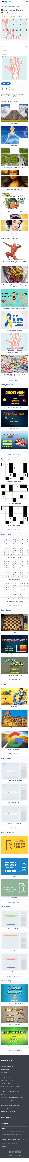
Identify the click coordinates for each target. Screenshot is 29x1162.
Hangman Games (7, 832)
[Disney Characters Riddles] (14, 771)
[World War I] (14, 888)
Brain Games (4, 6)
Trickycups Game (5, 1069)
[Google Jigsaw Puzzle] (14, 739)
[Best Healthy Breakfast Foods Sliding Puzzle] (14, 283)
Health (17, 6)
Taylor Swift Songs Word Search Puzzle (10, 1105)
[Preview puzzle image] (14, 68)
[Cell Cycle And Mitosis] (14, 792)
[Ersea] (14, 940)
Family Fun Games (8, 385)
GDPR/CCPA (5, 1146)
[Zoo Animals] (14, 845)
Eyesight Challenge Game (7, 1114)
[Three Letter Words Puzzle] (14, 599)
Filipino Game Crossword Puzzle (8, 1089)
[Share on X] (6, 88)
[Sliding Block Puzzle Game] (14, 644)
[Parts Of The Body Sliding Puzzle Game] (14, 306)
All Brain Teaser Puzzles (14, 976)
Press (14, 1139)
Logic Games (6, 610)
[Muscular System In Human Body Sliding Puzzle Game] (14, 259)
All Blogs (10, 1139)
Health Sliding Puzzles (9, 239)
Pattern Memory (4, 1075)
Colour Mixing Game (5, 1083)
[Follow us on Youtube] (19, 1151)
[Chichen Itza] (14, 121)
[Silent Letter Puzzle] (14, 577)
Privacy (8, 1143)
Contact (24, 1139)
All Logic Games (13, 679)
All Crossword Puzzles (13, 530)
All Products (4, 1123)
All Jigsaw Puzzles (13, 754)
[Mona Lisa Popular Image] (14, 187)
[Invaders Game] (14, 418)
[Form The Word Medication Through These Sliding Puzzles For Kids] (14, 372)
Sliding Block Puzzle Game (7, 1080)
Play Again (6, 83)
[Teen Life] (14, 866)
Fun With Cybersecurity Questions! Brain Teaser (12, 1100)
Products (4, 1139)
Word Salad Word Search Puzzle (8, 1111)
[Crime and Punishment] (14, 501)
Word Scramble (6, 758)
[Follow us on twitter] (13, 1151)
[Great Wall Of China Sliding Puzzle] (14, 165)
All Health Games (14, 380)
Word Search (6, 534)
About (19, 1139)
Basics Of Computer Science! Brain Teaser (10, 1086)
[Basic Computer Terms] (14, 555)
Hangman (4, 1134)
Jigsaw (3, 684)
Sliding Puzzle (11, 6)
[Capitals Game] (14, 440)
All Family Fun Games (14, 454)
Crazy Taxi (3, 1063)
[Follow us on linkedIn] (10, 1151)
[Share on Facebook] (2, 88)
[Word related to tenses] (14, 523)
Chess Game (4, 1072)
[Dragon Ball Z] (14, 696)
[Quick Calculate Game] (14, 1036)
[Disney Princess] (14, 143)
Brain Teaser (5, 907)
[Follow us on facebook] (16, 1151)
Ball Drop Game (4, 1108)
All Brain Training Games (14, 1050)
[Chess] (14, 622)
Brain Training (6, 981)
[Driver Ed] (14, 962)
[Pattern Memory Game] (14, 993)
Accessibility (14, 1143)
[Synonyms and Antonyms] (14, 479)
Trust (20, 1143)
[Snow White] (14, 231)
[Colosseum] (14, 718)
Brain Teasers (19, 1134)
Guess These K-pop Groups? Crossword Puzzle (12, 1097)
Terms (3, 1143)
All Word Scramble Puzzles (14, 828)
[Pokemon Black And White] (14, 209)
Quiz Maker (3, 1120)
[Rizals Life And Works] (14, 813)
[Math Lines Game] (14, 1014)
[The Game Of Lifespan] (14, 919)
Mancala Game (4, 1094)
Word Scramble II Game (6, 1077)
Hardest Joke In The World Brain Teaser (10, 1091)
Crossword (5, 459)
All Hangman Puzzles (14, 902)
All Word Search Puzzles (14, 605)
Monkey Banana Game (6, 1102)
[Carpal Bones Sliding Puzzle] (14, 350)
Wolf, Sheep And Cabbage (7, 1066)
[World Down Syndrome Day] (14, 328)
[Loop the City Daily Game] (14, 665)
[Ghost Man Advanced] (14, 397)
